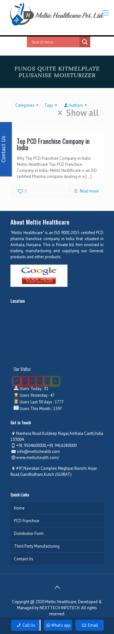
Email (92, 625)
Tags (48, 105)
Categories (25, 105)
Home (19, 508)
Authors (76, 105)
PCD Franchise (26, 520)
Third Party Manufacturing (37, 546)
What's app (61, 625)
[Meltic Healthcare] (57, 14)
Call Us (28, 625)
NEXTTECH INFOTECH (59, 607)
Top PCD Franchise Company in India (53, 144)
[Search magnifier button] (84, 42)
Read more (89, 191)
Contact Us (23, 559)
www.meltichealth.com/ (37, 457)
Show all (82, 112)
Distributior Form (29, 533)
